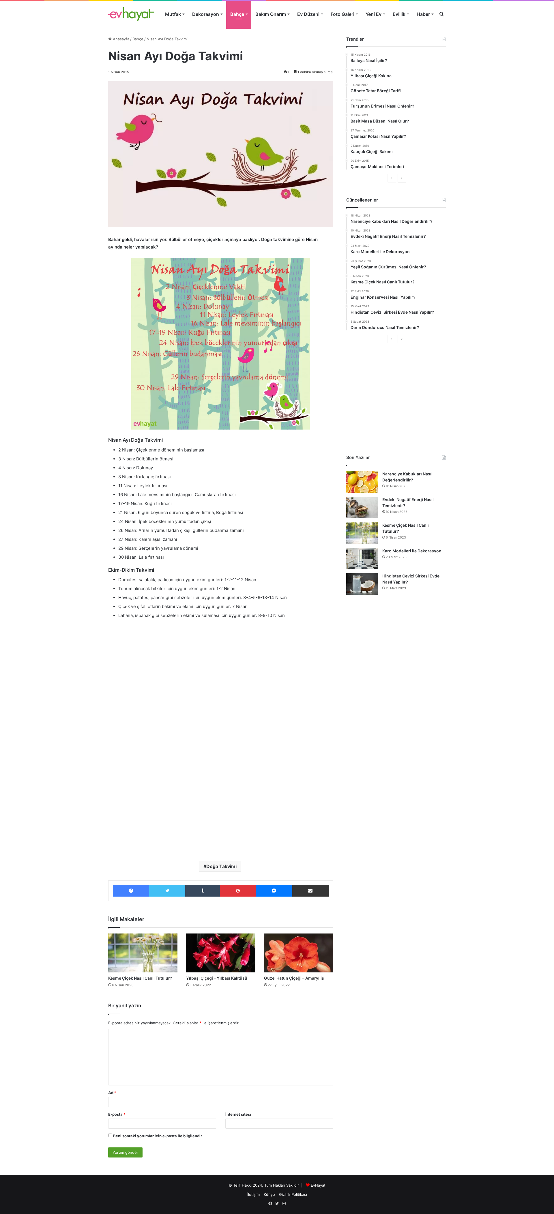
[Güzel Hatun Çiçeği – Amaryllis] (298, 952)
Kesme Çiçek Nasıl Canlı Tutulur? (140, 978)
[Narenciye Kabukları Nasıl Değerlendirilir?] (362, 482)
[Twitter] (167, 891)
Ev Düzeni (308, 14)
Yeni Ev (373, 14)
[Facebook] (131, 891)
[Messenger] (274, 891)
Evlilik (399, 14)
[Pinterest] (238, 891)
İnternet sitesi (238, 1114)
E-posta (117, 1114)
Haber (423, 14)
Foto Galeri (342, 14)
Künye (269, 1194)
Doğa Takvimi (221, 866)
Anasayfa (120, 39)
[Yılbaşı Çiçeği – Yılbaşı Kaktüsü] (220, 952)
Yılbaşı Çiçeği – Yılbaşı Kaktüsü (216, 978)
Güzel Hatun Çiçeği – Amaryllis (294, 978)
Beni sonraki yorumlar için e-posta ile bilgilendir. (158, 1136)
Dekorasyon (205, 14)
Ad (112, 1092)
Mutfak (173, 14)
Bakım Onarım (270, 14)
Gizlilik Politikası (293, 1194)
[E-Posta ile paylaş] (310, 891)
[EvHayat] (131, 14)
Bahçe (237, 14)
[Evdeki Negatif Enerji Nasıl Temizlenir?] (362, 507)
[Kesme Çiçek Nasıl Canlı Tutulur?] (142, 952)
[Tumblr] (202, 891)
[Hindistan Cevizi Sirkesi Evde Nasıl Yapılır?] (362, 584)
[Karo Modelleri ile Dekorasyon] (362, 558)
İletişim (253, 1194)
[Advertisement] (220, 666)
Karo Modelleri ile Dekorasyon (411, 550)
